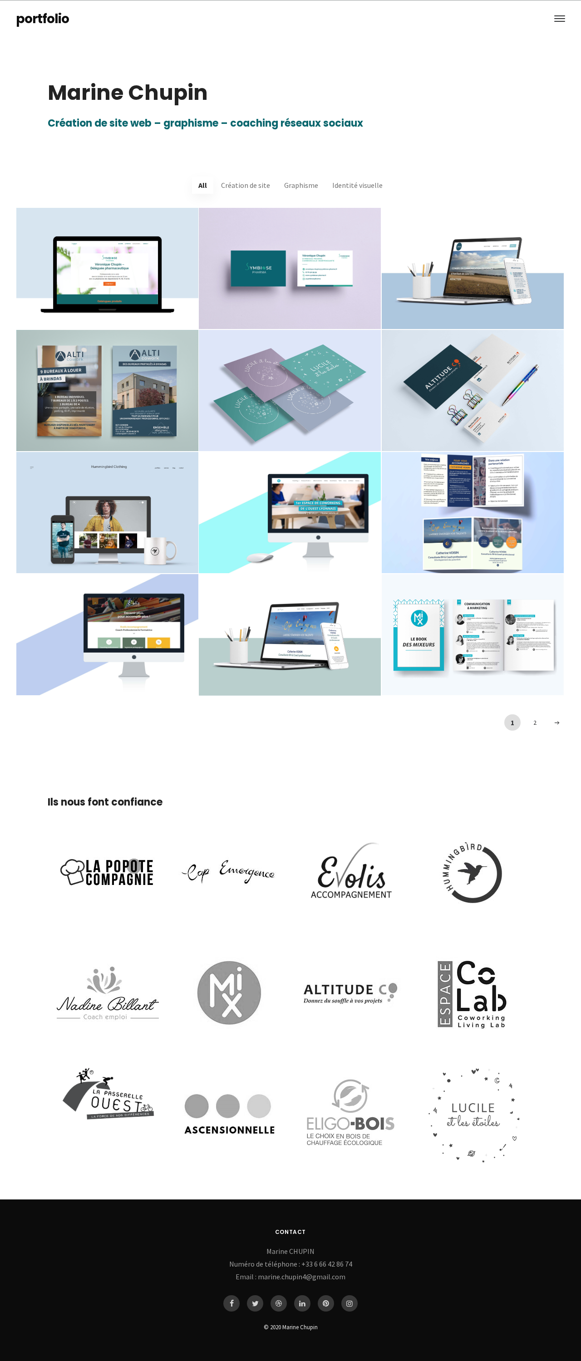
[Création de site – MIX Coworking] (290, 512)
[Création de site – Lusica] (473, 268)
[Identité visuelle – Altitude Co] (473, 390)
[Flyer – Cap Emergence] (473, 512)
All (202, 185)
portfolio (42, 19)
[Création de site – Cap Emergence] (290, 635)
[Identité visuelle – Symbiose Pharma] (290, 268)
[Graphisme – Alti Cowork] (107, 390)
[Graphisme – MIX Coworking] (473, 634)
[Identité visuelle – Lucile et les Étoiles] (290, 390)
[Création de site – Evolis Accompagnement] (107, 634)
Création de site (245, 185)
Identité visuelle (357, 185)
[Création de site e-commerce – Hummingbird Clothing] (107, 512)
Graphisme (301, 185)
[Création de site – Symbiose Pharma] (107, 268)
